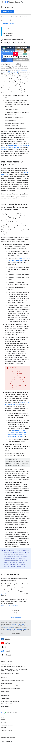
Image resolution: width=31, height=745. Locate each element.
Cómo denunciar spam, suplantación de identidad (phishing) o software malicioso (14, 670)
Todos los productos (6, 730)
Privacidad (12, 737)
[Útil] (10, 20)
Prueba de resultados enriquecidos (10, 701)
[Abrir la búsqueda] (22, 2)
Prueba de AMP (5, 706)
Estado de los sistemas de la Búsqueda (11, 686)
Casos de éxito (5, 691)
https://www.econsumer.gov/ (9, 605)
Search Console (7, 11)
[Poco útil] (13, 20)
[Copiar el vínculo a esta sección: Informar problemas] (20, 575)
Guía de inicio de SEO (6, 683)
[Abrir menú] (2, 2)
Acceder (26, 2)
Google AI (3, 727)
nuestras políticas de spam (16, 560)
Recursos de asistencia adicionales (10, 673)
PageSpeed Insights (6, 703)
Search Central (17, 2)
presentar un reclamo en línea (9, 594)
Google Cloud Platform (7, 725)
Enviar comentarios (8, 23)
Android (3, 717)
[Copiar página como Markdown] (21, 42)
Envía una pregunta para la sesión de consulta (13, 666)
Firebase (3, 722)
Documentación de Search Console (10, 688)
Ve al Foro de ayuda (6, 664)
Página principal (5, 16)
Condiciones (4, 737)
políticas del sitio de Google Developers (17, 629)
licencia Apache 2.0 (7, 627)
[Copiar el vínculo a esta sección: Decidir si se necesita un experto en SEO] (17, 165)
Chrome (3, 719)
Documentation (7, 7)
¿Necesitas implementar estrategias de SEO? (13, 680)
